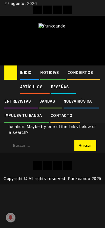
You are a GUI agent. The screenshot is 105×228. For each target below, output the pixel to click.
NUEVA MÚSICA (78, 101)
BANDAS (47, 101)
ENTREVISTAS (17, 101)
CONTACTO (61, 115)
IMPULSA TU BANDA (23, 115)
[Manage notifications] (10, 217)
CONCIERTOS (80, 72)
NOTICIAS (49, 72)
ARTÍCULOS (31, 86)
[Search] (96, 72)
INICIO (26, 72)
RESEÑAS (60, 86)
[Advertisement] (52, 45)
